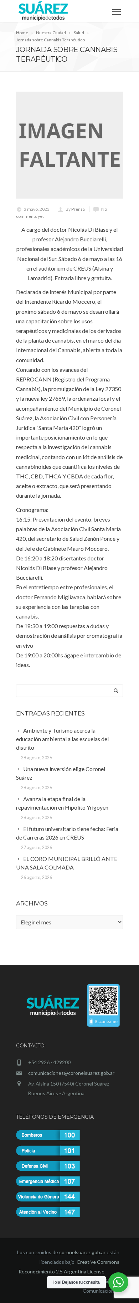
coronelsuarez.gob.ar (82, 1252)
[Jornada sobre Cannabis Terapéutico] (69, 145)
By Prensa (75, 209)
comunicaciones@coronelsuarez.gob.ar (71, 1073)
